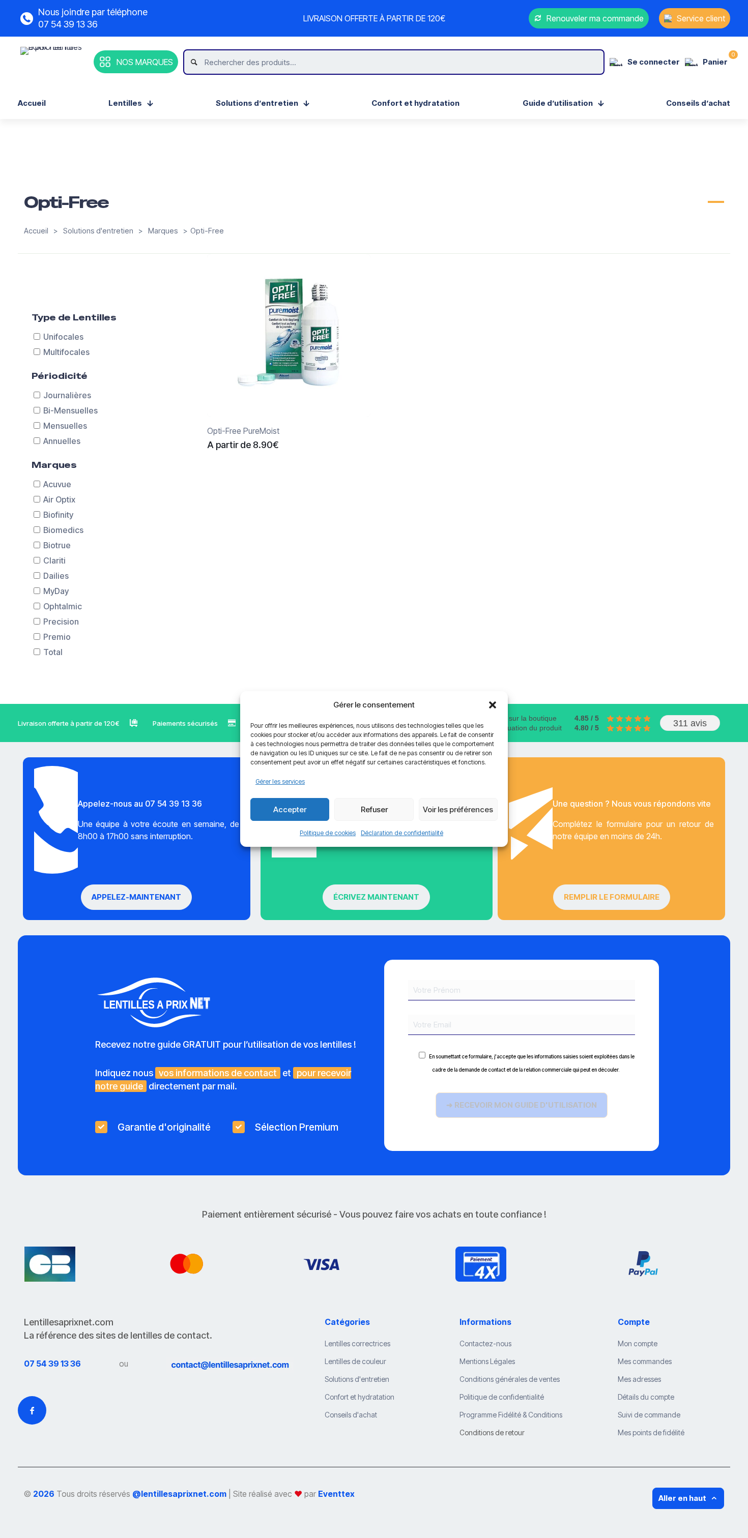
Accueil (36, 230)
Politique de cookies (328, 833)
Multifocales (66, 352)
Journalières (67, 395)
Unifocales (63, 337)
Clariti (54, 560)
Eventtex (336, 1494)
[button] (492, 705)
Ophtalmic (62, 606)
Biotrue (57, 545)
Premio (57, 637)
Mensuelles (65, 426)
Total (53, 652)
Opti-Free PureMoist (243, 431)
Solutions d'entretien (98, 230)
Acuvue (57, 484)
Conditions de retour (492, 1432)
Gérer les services (280, 781)
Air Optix (59, 499)
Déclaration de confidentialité (402, 833)
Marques (163, 230)
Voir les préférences (458, 809)
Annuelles (61, 441)
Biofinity (58, 515)
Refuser (374, 809)
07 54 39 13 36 (52, 1363)
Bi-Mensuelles (70, 410)
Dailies (56, 576)
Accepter (289, 809)
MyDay (56, 591)
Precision (61, 621)
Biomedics (63, 530)
